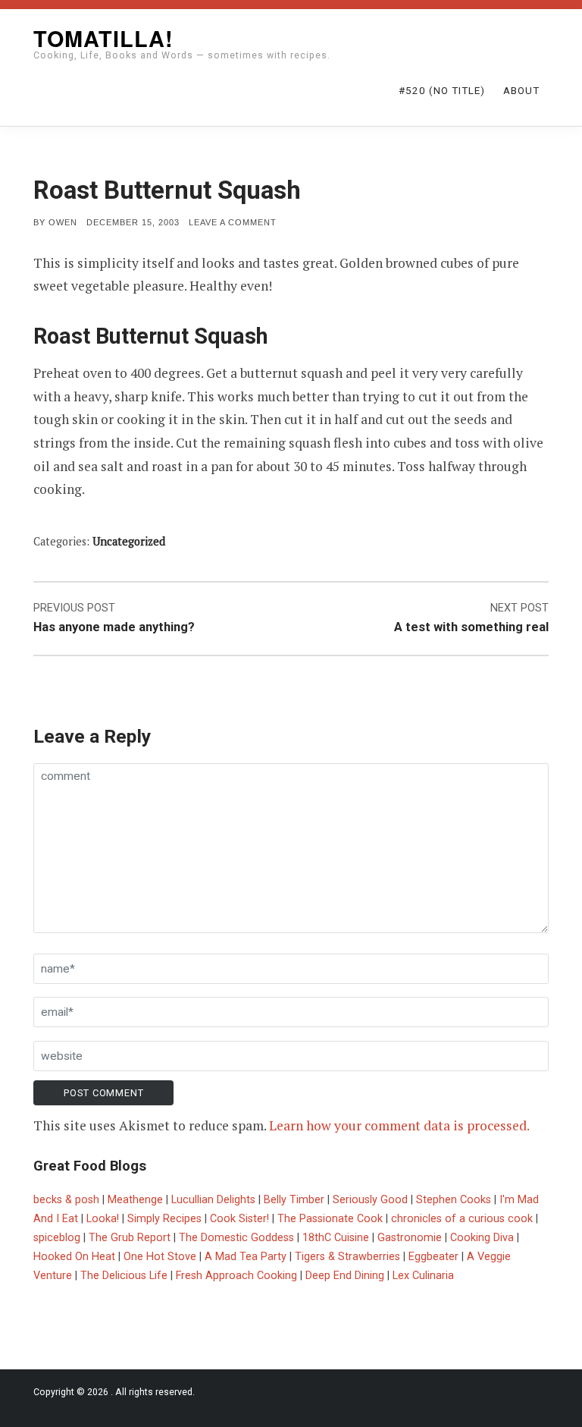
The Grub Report (130, 1237)
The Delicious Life (123, 1275)
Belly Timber (294, 1199)
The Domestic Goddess (236, 1237)
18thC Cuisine (335, 1237)
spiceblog (56, 1237)
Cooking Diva (482, 1237)
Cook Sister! (239, 1218)
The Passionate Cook (330, 1218)
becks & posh (66, 1199)
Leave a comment (233, 222)
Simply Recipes (164, 1218)
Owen (62, 222)
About (521, 90)
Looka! (102, 1218)
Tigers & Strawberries (347, 1256)
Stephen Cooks (453, 1199)
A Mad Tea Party (245, 1256)
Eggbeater (433, 1256)
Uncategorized (128, 541)
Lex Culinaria (423, 1275)
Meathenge (135, 1199)
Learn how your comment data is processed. (399, 1125)
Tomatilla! (103, 38)
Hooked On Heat (74, 1256)
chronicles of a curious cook (462, 1218)
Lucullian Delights (213, 1199)
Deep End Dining (344, 1275)
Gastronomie (409, 1237)
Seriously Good (370, 1199)
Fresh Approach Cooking (236, 1275)
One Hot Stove (160, 1256)
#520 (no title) (442, 90)
